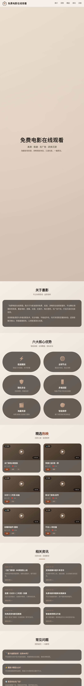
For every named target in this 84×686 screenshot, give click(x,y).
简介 (56, 3)
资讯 (74, 3)
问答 (80, 3)
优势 (62, 3)
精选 (68, 3)
